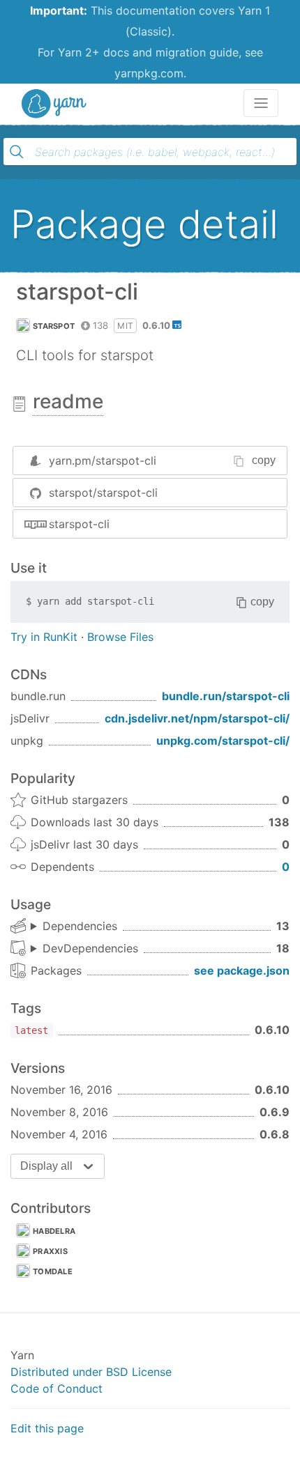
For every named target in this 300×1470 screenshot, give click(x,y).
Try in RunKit (43, 637)
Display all (46, 1166)
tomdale (53, 1271)
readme (68, 401)
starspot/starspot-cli (103, 493)
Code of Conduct (56, 1388)
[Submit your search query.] (17, 152)
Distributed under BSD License (91, 1372)
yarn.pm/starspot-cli (102, 460)
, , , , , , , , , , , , (74, 926)
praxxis (50, 1251)
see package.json (242, 970)
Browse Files (120, 637)
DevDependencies (90, 948)
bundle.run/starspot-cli (226, 696)
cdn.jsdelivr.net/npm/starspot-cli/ (197, 718)
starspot (54, 326)
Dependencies (80, 926)
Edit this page (47, 1428)
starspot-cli (79, 524)
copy (264, 460)
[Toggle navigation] (260, 103)
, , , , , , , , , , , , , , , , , (84, 949)
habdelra (54, 1231)
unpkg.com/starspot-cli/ (223, 741)
